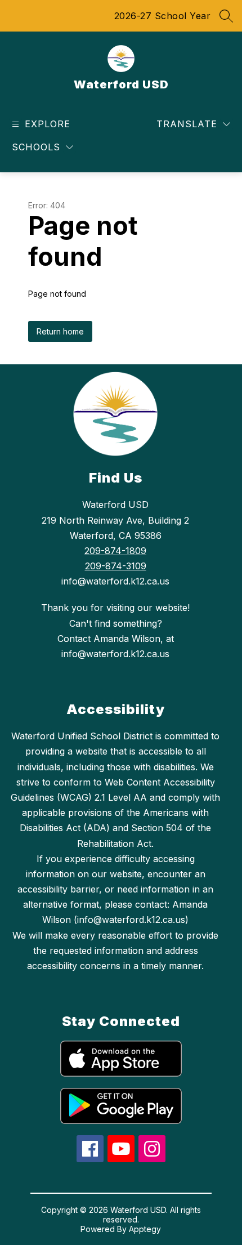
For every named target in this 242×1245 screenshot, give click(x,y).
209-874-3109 (115, 566)
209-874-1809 (115, 550)
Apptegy (145, 1229)
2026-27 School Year (162, 15)
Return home (60, 331)
